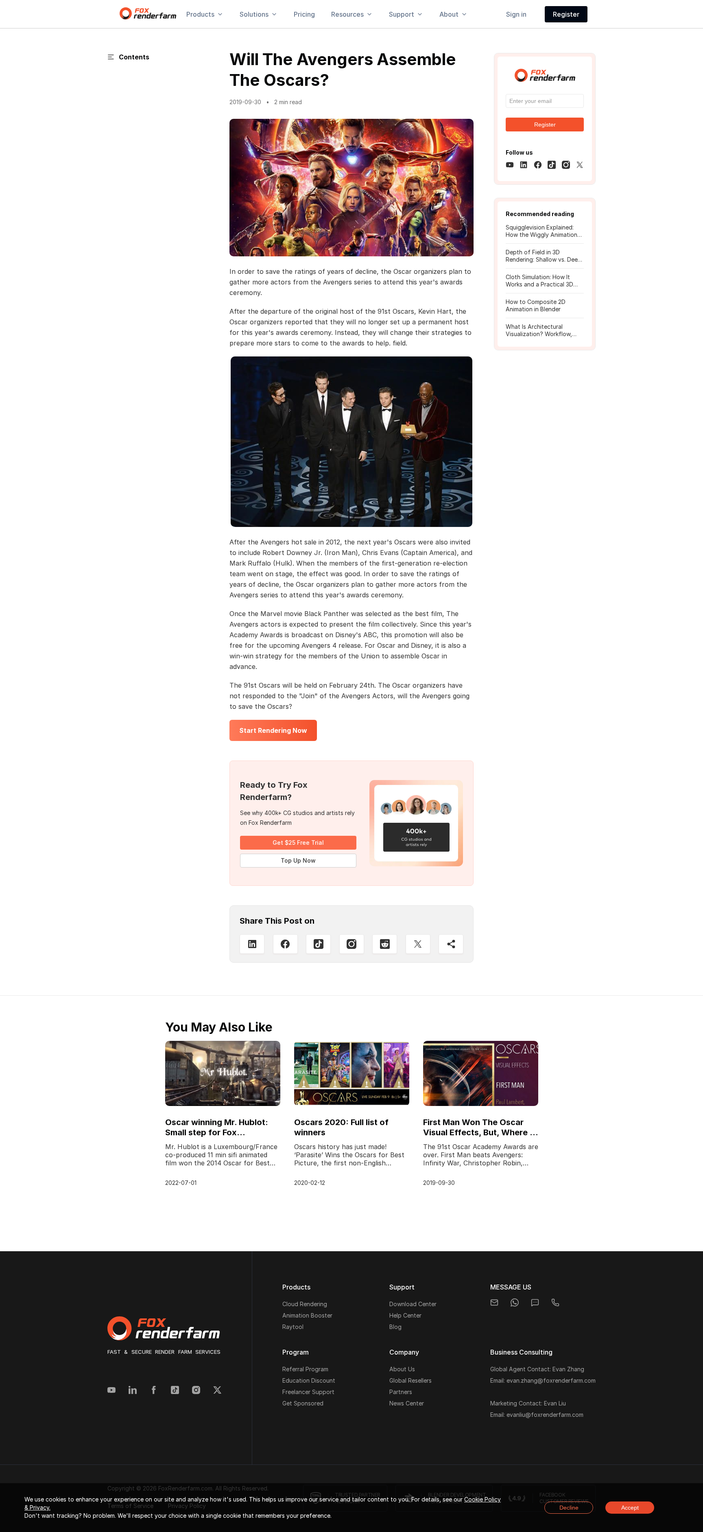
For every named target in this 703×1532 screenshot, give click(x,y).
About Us (402, 1369)
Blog (395, 1326)
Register (566, 14)
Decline (569, 1507)
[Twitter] (217, 1391)
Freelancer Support (308, 1391)
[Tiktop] (318, 944)
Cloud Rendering (304, 1303)
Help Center (405, 1315)
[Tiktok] (175, 1391)
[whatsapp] (515, 1302)
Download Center (413, 1303)
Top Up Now (298, 860)
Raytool (292, 1326)
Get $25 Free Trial (298, 842)
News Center (406, 1403)
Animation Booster (307, 1315)
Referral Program (305, 1369)
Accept (630, 1507)
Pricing (304, 14)
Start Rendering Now (273, 730)
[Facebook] (154, 1391)
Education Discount (308, 1380)
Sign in (516, 14)
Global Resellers (410, 1380)
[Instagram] (351, 944)
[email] (494, 1302)
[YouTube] (111, 1391)
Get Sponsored (302, 1403)
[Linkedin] (133, 1391)
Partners (400, 1391)
